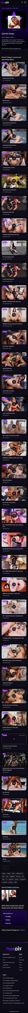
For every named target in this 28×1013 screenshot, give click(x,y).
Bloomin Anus (6, 100)
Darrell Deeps (15, 8)
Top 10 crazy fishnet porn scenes (10, 998)
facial (3, 879)
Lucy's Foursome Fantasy (9, 413)
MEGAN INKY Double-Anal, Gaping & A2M (13, 548)
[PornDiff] (5, 2)
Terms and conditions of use (9, 957)
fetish (15, 882)
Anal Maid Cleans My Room (9, 123)
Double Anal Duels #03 (8, 212)
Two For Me (5, 814)
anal (23, 876)
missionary (11, 879)
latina (3, 876)
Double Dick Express (8, 682)
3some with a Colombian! (9, 502)
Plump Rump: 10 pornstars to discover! (11, 1000)
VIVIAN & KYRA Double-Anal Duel (11, 234)
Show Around (6, 792)
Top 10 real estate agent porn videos (11, 990)
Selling (4, 859)
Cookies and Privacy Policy (8, 962)
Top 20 (20, 970)
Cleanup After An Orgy (8, 78)
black (7, 876)
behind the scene (20, 873)
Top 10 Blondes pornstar (8, 978)
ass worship (4, 882)
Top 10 (20, 967)
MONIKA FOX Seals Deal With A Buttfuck (12, 324)
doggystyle (12, 876)
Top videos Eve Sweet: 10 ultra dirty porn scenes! (13, 1003)
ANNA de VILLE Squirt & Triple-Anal (11, 593)
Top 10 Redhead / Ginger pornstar (10, 980)
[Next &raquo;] (7, 868)
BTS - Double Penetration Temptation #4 (13, 616)
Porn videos (21, 960)
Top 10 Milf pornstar (7, 988)
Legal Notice (5, 965)
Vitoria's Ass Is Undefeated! (9, 189)
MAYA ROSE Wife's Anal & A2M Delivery (12, 660)
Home (3, 8)
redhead (8, 873)
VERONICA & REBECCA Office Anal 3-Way (13, 457)
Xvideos (8, 920)
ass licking (11, 882)
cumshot (16, 879)
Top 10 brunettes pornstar (8, 983)
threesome (18, 876)
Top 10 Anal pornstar (7, 993)
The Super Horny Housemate (10, 746)
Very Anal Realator (7, 480)
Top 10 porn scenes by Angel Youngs (11, 995)
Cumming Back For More (9, 167)
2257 (4, 960)
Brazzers (8, 923)
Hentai (20, 962)
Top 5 (20, 965)
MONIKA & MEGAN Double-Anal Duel (12, 301)
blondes (3, 873)
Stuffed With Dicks (7, 368)
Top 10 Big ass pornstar (8, 985)
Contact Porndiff (6, 967)
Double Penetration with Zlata (10, 705)
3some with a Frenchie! (8, 390)
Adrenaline (5, 836)
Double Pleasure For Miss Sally (10, 727)
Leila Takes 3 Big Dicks (8, 346)
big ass (13, 873)
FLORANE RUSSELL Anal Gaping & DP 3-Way (13, 638)
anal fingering (22, 879)
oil (6, 879)
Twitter (22, 930)
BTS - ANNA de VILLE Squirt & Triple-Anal (13, 571)
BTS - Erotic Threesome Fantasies (11, 435)
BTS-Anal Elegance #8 (8, 257)
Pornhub (8, 916)
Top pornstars (8, 8)
